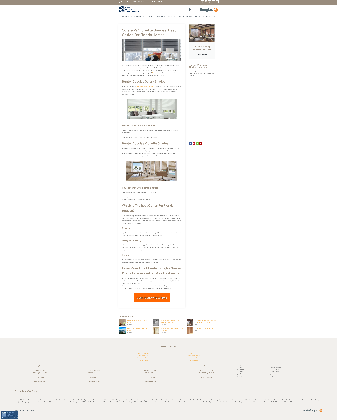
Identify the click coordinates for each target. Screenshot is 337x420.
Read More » (130, 324)
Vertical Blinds (193, 353)
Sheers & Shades (143, 355)
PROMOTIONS (172, 16)
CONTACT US (210, 16)
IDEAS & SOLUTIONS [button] (192, 16)
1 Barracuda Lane (40, 370)
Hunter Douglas (157, 73)
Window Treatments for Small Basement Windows (170, 321)
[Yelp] (217, 1)
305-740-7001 (150, 377)
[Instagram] (206, 1)
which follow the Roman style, (146, 86)
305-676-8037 (94, 377)
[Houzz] (213, 1)
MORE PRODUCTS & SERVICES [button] (156, 16)
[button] (20, 410)
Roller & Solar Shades (193, 355)
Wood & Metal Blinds (143, 353)
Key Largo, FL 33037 (40, 373)
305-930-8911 (40, 377)
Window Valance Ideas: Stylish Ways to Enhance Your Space (206, 321)
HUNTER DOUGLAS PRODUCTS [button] (134, 16)
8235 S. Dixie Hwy (150, 370)
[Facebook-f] (202, 1)
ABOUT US (181, 16)
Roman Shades (143, 360)
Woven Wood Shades (143, 358)
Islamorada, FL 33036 (95, 373)
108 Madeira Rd (95, 370)
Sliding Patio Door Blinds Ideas (204, 328)
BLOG (202, 16)
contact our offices (132, 286)
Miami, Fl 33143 (150, 373)
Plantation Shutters (193, 358)
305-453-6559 (206, 377)
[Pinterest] (209, 1)
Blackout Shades (193, 360)
